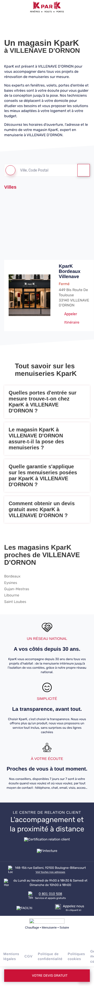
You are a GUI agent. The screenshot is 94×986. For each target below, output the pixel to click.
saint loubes (15, 602)
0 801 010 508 (50, 894)
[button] (7, 7)
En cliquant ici (73, 910)
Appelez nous (73, 906)
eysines (10, 583)
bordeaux (12, 576)
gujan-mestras (16, 589)
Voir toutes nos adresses (50, 872)
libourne (11, 595)
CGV (29, 956)
